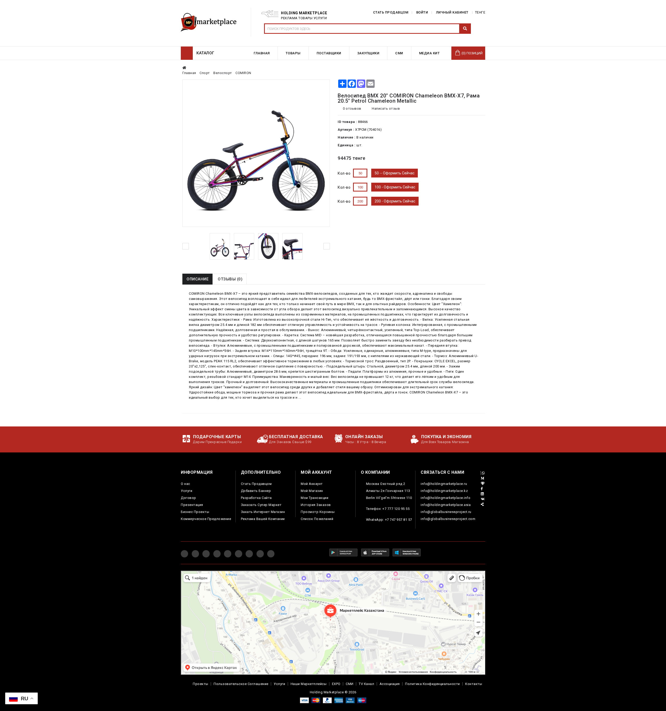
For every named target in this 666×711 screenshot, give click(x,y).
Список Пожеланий (317, 519)
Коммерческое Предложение (206, 519)
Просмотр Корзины (318, 512)
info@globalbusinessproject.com (448, 519)
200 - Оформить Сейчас (395, 201)
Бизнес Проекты (195, 512)
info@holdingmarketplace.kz (444, 491)
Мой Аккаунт (312, 484)
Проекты (200, 684)
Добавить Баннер (256, 491)
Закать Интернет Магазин (263, 512)
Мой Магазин (312, 491)
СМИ (350, 684)
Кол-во (344, 173)
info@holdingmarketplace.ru (444, 484)
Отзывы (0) (230, 279)
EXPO (336, 684)
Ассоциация (390, 684)
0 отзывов (352, 108)
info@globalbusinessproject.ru (446, 512)
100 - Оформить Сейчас (395, 187)
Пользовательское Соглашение (241, 684)
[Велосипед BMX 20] (220, 246)
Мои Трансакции (314, 498)
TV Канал (366, 684)
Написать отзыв (385, 108)
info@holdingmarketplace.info (445, 498)
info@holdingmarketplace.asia (446, 505)
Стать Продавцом (256, 484)
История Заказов (316, 505)
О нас (185, 484)
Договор (188, 498)
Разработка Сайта (256, 498)
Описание (197, 279)
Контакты (473, 684)
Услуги (186, 491)
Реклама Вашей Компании (263, 519)
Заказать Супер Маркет (261, 505)
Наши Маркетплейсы (309, 684)
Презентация (192, 505)
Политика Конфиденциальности (432, 684)
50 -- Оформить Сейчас (394, 173)
